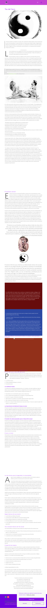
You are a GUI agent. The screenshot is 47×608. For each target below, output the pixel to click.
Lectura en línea (23, 370)
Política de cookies (30, 594)
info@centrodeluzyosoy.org (12, 602)
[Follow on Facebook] (6, 597)
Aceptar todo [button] (31, 599)
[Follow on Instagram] (8, 597)
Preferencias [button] (38, 603)
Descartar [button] (25, 603)
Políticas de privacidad (14, 604)
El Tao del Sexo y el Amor (12, 73)
